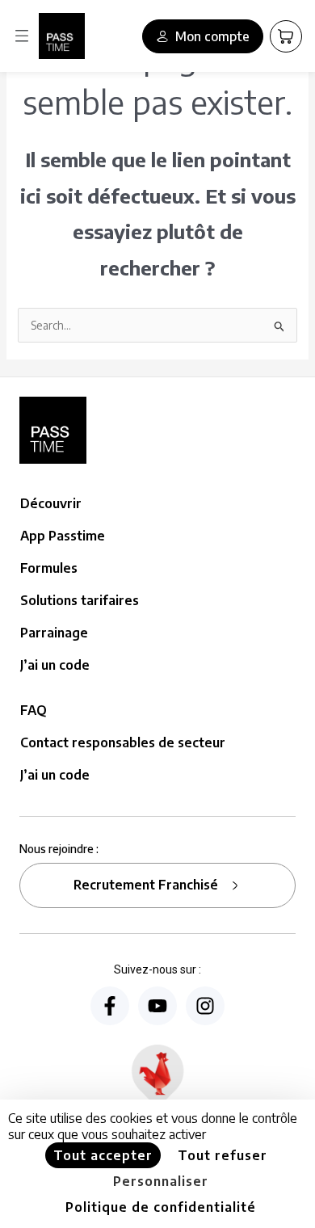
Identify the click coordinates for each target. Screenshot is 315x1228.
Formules (49, 568)
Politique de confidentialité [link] (160, 1207)
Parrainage (54, 633)
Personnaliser (160, 1181)
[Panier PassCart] (286, 36)
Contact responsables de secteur (122, 742)
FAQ (33, 710)
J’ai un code (55, 665)
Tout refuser (222, 1155)
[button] (22, 36)
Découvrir (51, 503)
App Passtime (62, 536)
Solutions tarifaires (79, 600)
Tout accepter (103, 1155)
